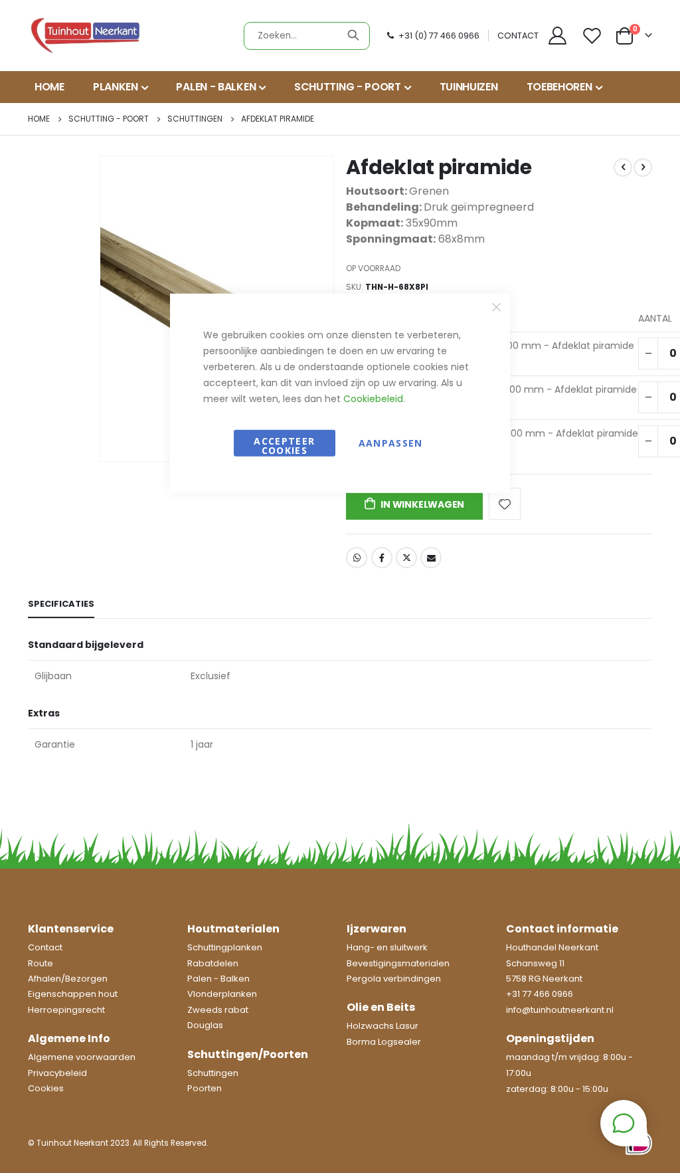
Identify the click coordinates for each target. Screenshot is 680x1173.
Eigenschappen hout (73, 994)
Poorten (204, 1088)
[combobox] (306, 36)
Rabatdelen (212, 963)
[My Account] (557, 36)
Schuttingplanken (224, 947)
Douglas (205, 1025)
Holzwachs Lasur (382, 1025)
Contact (45, 947)
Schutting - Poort (108, 119)
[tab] (61, 604)
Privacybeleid (57, 1073)
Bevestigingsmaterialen (398, 963)
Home (39, 118)
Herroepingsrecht (66, 1010)
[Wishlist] (593, 36)
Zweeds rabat (217, 1010)
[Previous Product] (623, 167)
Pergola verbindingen (394, 978)
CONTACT (518, 35)
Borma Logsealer (384, 1041)
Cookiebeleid (373, 398)
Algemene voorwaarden (81, 1057)
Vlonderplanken (222, 994)
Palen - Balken (218, 978)
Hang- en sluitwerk (387, 947)
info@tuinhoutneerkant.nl (560, 1010)
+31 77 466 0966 (539, 994)
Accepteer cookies (284, 445)
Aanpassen (391, 442)
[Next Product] (643, 167)
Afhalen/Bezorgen (68, 978)
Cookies (46, 1088)
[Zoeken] (353, 35)
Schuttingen (194, 119)
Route (40, 963)
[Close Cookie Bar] (496, 307)
